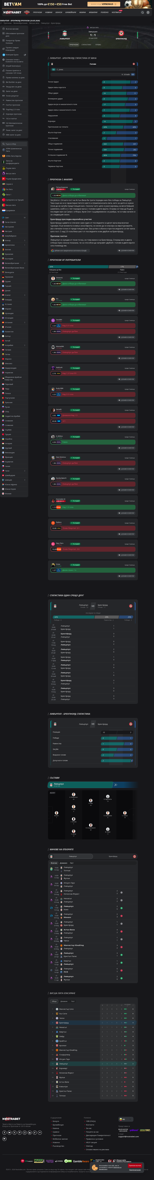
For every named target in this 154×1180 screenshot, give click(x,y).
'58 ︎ (53, 69)
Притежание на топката (58, 127)
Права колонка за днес (15, 77)
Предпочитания (135, 1170)
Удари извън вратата (57, 87)
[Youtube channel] (9, 1133)
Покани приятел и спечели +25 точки (13, 71)
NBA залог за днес (13, 135)
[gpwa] (39, 1161)
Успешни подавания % (57, 155)
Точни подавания (55, 149)
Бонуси (59, 12)
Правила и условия (94, 1139)
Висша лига (34, 23)
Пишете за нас (92, 1132)
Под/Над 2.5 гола (13, 109)
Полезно (104, 12)
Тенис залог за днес (14, 130)
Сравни (56, 1132)
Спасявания (53, 138)
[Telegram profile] (40, 1133)
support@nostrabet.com (128, 1136)
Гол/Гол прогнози (13, 105)
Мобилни (93, 12)
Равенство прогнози (14, 100)
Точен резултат (12, 96)
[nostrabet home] (11, 1119)
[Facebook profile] (4, 1133)
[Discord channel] (4, 1139)
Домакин (63, 863)
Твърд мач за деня (13, 87)
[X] (15, 1133)
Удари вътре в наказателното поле (62, 104)
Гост (72, 863)
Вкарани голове (59, 755)
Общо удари (53, 93)
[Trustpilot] (29, 1161)
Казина (82, 12)
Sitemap (89, 1146)
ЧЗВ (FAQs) (91, 1121)
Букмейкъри (70, 12)
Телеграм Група (12, 54)
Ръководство (58, 1146)
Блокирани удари (55, 99)
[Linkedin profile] (30, 1133)
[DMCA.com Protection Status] (68, 1161)
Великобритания (20, 23)
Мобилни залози (60, 1139)
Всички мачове (12, 29)
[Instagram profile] (25, 1133)
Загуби (55, 749)
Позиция (56, 732)
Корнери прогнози (14, 114)
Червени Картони (55, 166)
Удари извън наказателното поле (62, 110)
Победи (56, 738)
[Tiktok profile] (35, 1133)
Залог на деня (11, 91)
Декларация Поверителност (98, 1135)
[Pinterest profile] (20, 1133)
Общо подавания (55, 144)
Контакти (90, 1125)
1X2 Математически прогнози (14, 124)
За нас (89, 1128)
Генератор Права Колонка (13, 41)
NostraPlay (116, 12)
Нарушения (53, 115)
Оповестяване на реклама (97, 1149)
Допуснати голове (60, 760)
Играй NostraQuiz (13, 66)
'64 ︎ (133, 74)
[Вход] (148, 12)
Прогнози (37, 12)
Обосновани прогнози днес (15, 34)
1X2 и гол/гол (11, 118)
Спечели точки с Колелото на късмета (14, 61)
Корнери (51, 121)
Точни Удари (53, 82)
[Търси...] (142, 12)
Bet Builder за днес (14, 82)
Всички (54, 863)
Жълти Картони (54, 132)
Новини (48, 12)
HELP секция (91, 1142)
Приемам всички (135, 1166)
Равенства (57, 743)
